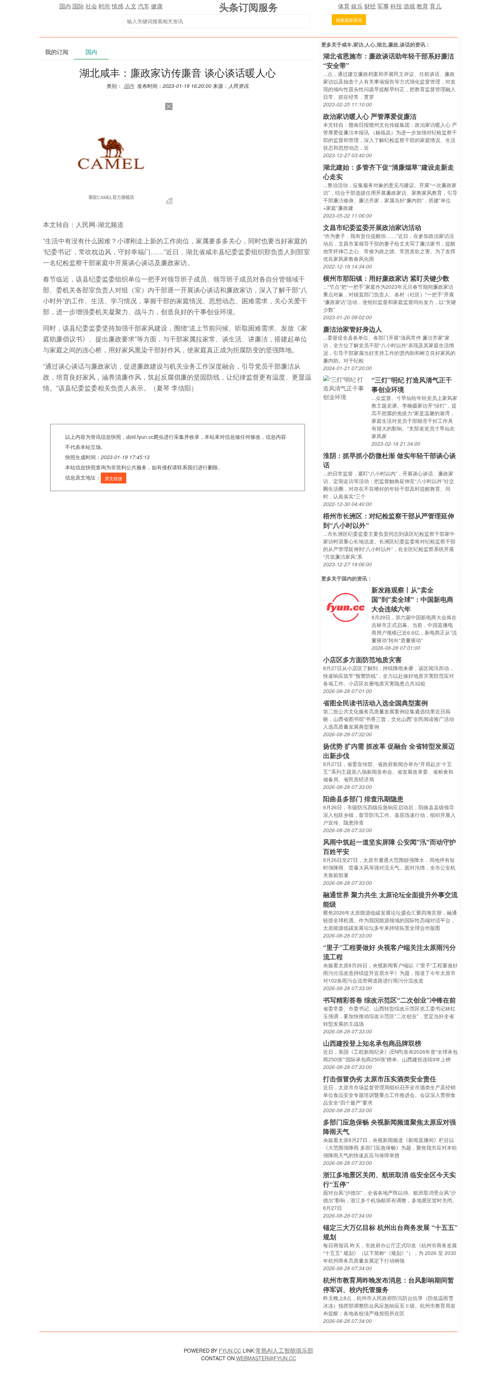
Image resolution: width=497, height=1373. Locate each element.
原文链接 (113, 478)
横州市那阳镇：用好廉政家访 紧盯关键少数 (386, 278)
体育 (344, 6)
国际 (78, 6)
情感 (117, 6)
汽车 (144, 6)
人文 (130, 6)
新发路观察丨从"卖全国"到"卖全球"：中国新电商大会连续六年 (412, 599)
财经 (370, 6)
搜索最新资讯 (349, 20)
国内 (65, 6)
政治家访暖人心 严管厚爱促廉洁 (370, 116)
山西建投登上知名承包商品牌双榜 (372, 1043)
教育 (422, 6)
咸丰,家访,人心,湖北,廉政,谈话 (376, 44)
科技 (396, 6)
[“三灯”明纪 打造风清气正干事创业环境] (345, 387)
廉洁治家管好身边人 (352, 329)
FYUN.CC (230, 1350)
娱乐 (357, 6)
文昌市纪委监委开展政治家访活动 (372, 227)
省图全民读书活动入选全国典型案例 (375, 703)
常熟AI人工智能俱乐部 (284, 1350)
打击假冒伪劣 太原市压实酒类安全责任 (379, 1079)
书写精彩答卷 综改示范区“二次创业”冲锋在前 (389, 1000)
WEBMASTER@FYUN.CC (266, 1358)
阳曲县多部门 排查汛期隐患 (363, 798)
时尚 (104, 6)
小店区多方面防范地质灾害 (362, 659)
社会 (91, 6)
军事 (383, 6)
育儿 (435, 6)
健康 (157, 6)
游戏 (409, 6)
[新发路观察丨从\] (345, 607)
